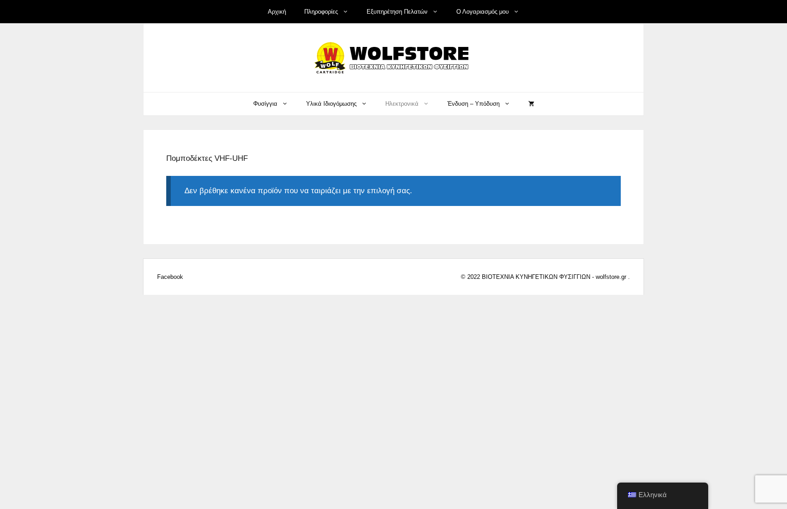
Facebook (170, 276)
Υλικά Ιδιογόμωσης (331, 103)
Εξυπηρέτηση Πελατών (397, 11)
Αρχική (277, 11)
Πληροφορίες (321, 11)
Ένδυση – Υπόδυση (473, 103)
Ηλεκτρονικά (402, 103)
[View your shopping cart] (531, 104)
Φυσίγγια (265, 103)
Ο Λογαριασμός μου (482, 11)
